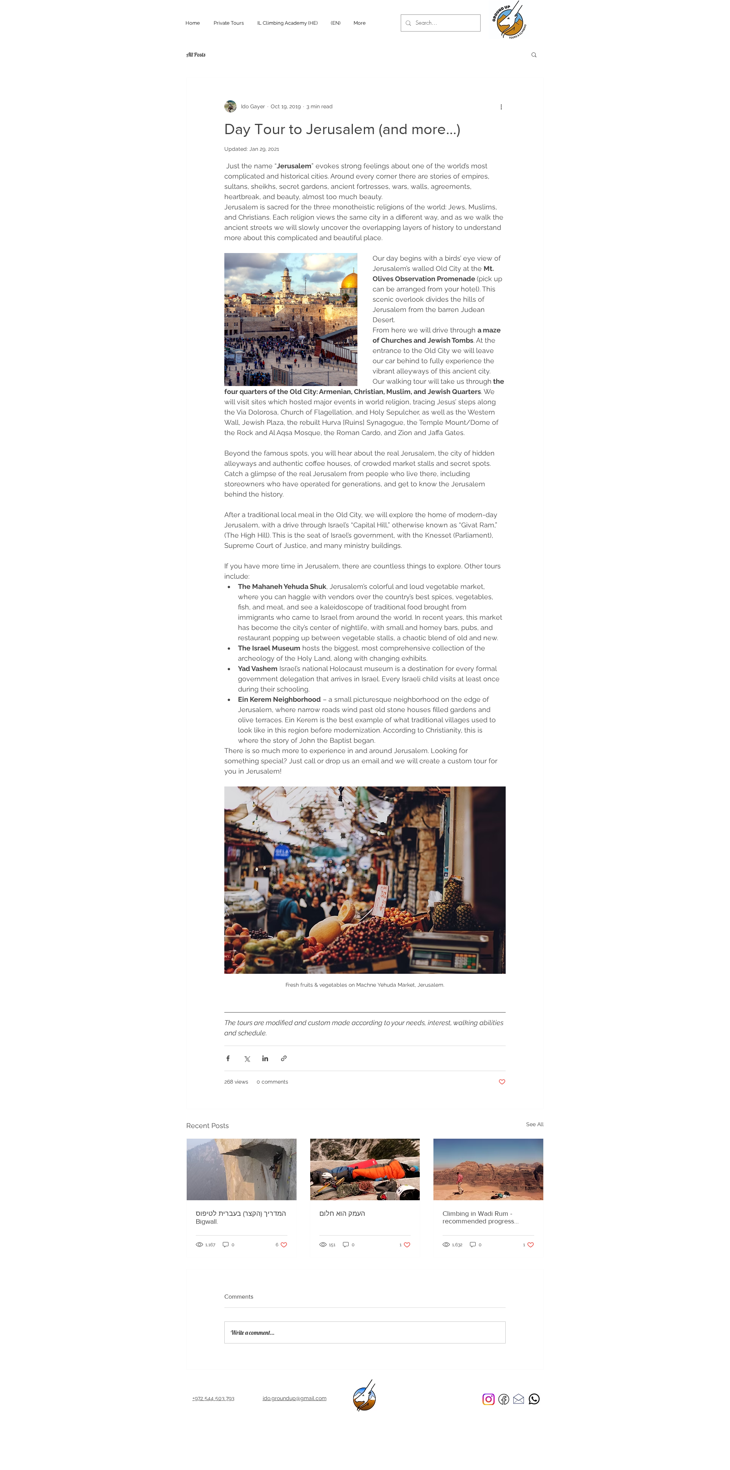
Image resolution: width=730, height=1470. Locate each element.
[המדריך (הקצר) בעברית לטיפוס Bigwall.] (242, 1169)
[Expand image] (290, 319)
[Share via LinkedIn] (265, 1058)
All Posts (195, 54)
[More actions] (501, 106)
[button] (534, 54)
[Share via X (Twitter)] (246, 1058)
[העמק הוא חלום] (365, 1169)
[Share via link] (283, 1058)
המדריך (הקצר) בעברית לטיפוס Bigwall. (241, 1217)
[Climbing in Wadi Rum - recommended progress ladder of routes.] (488, 1169)
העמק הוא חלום (342, 1213)
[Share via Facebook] (228, 1058)
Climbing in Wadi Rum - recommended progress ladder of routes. (478, 1217)
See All (535, 1124)
